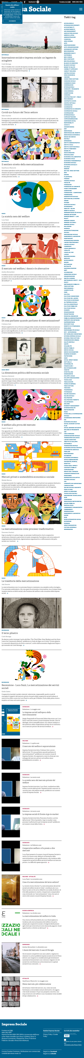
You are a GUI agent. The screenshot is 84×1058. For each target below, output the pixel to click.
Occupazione (68, 272)
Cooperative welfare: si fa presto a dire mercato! (38, 849)
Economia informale (71, 457)
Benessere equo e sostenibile (69, 54)
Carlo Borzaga (6, 64)
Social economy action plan (72, 425)
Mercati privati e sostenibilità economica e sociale (28, 477)
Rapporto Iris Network (72, 320)
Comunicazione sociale (72, 436)
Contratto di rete (70, 101)
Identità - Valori (69, 208)
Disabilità (67, 151)
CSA (65, 481)
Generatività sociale (71, 196)
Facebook (53, 1051)
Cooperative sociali (70, 111)
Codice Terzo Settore (71, 79)
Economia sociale (70, 163)
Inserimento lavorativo (72, 513)
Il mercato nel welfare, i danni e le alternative (25, 268)
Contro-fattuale (69, 103)
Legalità (67, 250)
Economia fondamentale (72, 161)
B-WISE (66, 515)
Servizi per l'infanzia (71, 471)
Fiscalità (67, 182)
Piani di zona (68, 489)
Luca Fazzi (5, 220)
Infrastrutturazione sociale (71, 231)
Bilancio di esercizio (71, 63)
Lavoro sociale (69, 244)
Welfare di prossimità (71, 430)
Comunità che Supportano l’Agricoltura (73, 484)
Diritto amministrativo (72, 143)
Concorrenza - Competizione (69, 92)
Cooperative (68, 107)
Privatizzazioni (69, 312)
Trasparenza (68, 390)
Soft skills (68, 362)
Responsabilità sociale (71, 330)
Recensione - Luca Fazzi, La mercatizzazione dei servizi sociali (30, 687)
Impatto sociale (69, 210)
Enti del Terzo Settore (71, 171)
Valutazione (68, 398)
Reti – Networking (70, 332)
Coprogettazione (70, 117)
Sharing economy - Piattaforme (70, 355)
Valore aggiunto (69, 394)
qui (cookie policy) (8, 14)
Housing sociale (69, 479)
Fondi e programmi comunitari (70, 189)
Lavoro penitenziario (71, 242)
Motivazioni (68, 264)
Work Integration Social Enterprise (72, 520)
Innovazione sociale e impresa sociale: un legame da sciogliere (29, 59)
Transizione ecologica (71, 437)
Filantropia (68, 177)
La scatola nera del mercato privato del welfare (38, 781)
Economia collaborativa (72, 157)
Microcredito (68, 260)
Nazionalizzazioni (70, 268)
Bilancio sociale (69, 65)
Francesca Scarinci (8, 532)
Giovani (66, 202)
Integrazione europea (71, 240)
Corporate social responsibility (70, 122)
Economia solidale (70, 422)
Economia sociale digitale (73, 447)
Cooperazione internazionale (69, 114)
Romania (67, 523)
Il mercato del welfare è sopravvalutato (38, 746)
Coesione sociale (70, 81)
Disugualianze (69, 155)
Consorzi (67, 95)
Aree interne (68, 41)
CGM (69, 2)
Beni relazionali (69, 61)
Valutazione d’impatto (71, 400)
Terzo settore (69, 386)
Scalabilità (68, 346)
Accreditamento (69, 29)
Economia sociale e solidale (70, 166)
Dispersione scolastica (72, 477)
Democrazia (68, 131)
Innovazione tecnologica (72, 495)
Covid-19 (67, 125)
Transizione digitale (71, 445)
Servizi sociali (69, 350)
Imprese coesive (69, 220)
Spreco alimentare (70, 491)
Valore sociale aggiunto (72, 487)
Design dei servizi (70, 137)
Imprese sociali (69, 224)
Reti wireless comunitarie (73, 334)
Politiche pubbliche (70, 306)
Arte (65, 43)
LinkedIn (53, 1054)
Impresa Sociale (26, 10)
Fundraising (68, 194)
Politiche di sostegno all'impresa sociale (71, 301)
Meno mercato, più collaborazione (36, 984)
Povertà (66, 310)
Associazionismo (69, 45)
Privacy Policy (47, 1034)
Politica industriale (71, 304)
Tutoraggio (68, 392)
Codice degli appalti (70, 465)
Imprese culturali (70, 222)
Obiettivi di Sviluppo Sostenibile (71, 442)
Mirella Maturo (7, 480)
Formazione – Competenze (73, 192)
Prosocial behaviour (71, 316)
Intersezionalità (69, 408)
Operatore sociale (70, 274)
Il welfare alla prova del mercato (19, 425)
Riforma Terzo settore (71, 338)
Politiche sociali (69, 308)
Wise (65, 497)
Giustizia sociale (69, 204)
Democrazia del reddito (72, 133)
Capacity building (70, 71)
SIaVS (65, 358)
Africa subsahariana (71, 459)
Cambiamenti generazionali (69, 510)
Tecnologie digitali (70, 493)
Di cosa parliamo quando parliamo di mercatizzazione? (31, 320)
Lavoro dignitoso (70, 439)
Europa (66, 175)
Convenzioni (68, 105)
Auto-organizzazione (71, 47)
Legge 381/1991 (69, 252)
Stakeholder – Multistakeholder (70, 367)
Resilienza (67, 328)
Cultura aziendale (70, 527)
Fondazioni (68, 184)
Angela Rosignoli (7, 428)
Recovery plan (69, 324)
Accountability (69, 27)
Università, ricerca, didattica (70, 462)
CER (65, 432)
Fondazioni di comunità (72, 186)
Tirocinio (67, 388)
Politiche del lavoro (71, 298)
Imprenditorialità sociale (73, 212)
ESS (65, 420)
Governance (68, 206)
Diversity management (71, 406)
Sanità (66, 344)
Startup (66, 370)
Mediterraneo (69, 453)
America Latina (69, 35)
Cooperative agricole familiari (71, 450)
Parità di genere (69, 278)
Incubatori (67, 455)
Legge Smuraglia (69, 248)
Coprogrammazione (71, 119)
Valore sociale (69, 396)
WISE (65, 517)
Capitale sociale (69, 73)
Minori (66, 262)
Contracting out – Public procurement (72, 98)
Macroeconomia (69, 256)
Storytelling (68, 372)
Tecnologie (68, 380)
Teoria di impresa (70, 384)
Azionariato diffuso (71, 49)
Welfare (67, 404)
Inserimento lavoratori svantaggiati (72, 237)
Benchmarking (69, 51)
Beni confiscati (69, 59)
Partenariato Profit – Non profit (73, 281)
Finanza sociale (69, 181)
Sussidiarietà (68, 374)
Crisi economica (69, 75)
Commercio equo (69, 83)
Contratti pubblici (70, 467)
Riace (66, 412)
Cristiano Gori (6, 324)
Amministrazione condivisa (70, 38)
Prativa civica (68, 505)
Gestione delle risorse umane (71, 199)
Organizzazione (69, 276)
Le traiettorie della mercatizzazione (20, 581)
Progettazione (69, 314)
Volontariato (68, 402)
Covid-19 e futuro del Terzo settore (20, 112)
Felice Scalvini (6, 116)
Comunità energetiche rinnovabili (71, 474)
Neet (65, 270)
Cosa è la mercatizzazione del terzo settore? (40, 882)
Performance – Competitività (69, 289)
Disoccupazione (69, 153)
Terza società (68, 382)
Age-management (70, 31)
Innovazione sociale (71, 234)
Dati (65, 129)
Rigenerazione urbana (71, 340)
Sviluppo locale (69, 376)
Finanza (66, 178)
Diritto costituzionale (71, 147)
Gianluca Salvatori (8, 376)
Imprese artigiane (70, 214)
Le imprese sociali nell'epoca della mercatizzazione (36, 713)
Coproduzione (69, 469)
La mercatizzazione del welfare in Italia (39, 916)
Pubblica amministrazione (73, 318)
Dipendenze (68, 141)
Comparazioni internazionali (69, 86)
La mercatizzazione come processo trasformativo (28, 529)
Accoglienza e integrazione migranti (71, 24)
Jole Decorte (6, 584)
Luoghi (66, 254)
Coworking (68, 499)
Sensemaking (68, 529)
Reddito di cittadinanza (72, 326)
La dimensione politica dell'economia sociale (25, 373)
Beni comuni (68, 57)
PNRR (65, 292)
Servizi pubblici (69, 348)
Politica (67, 294)
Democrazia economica (72, 135)
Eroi (65, 172)
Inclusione (67, 226)
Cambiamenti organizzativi (73, 507)
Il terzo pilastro (10, 633)
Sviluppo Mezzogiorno (71, 378)
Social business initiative (72, 427)
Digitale (66, 139)
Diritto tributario (70, 149)
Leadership (67, 246)
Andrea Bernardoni (8, 272)
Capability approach (71, 69)
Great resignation (70, 525)
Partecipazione (69, 410)
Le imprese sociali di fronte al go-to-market (40, 814)
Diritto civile (68, 145)
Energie (66, 169)
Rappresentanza (69, 322)
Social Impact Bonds (71, 360)
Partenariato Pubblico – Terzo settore (72, 285)
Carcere (67, 77)
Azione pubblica (69, 503)
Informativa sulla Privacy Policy (73, 1045)
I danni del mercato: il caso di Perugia (38, 950)
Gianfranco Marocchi (9, 168)
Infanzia (67, 228)
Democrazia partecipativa (72, 501)
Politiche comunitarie (71, 296)
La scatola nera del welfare (16, 216)
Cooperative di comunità (72, 109)
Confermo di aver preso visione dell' (73, 1043)
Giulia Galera (6, 692)
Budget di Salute (69, 67)
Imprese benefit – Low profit (71, 217)
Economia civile (69, 159)
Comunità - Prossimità (71, 89)
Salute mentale (69, 342)
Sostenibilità (68, 364)
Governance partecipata (72, 418)
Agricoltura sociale (71, 33)
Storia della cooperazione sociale (73, 415)
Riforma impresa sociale (72, 336)
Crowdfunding (69, 127)
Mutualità (67, 266)
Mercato (67, 258)
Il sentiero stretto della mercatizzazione (23, 164)
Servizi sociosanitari (71, 352)
